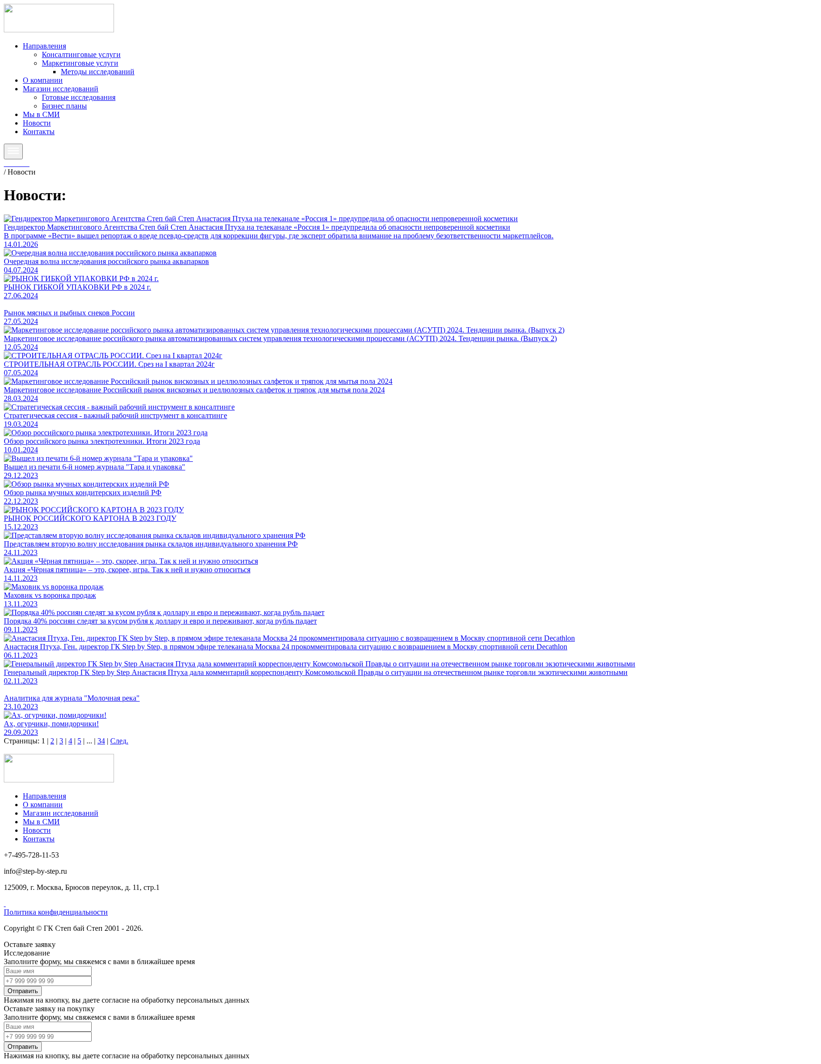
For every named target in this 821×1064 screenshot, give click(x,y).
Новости (37, 123)
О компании (43, 80)
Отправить (23, 991)
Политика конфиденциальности (56, 912)
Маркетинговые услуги (80, 63)
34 (101, 741)
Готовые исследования (78, 97)
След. (119, 741)
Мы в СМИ (41, 114)
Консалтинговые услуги (81, 54)
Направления (44, 46)
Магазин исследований (60, 89)
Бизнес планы (64, 106)
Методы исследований (97, 72)
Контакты (39, 131)
